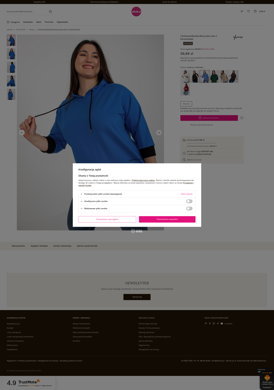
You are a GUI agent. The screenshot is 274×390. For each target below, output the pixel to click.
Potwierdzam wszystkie (167, 219)
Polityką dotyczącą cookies (143, 180)
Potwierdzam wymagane (107, 219)
